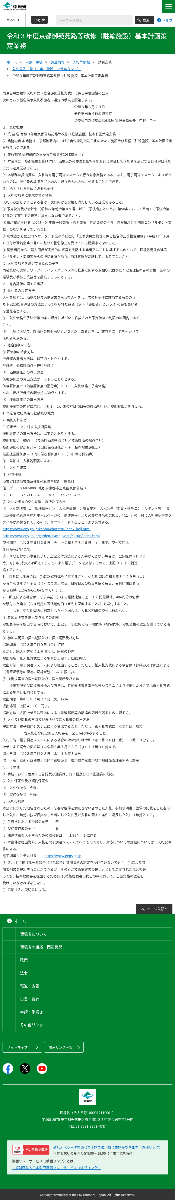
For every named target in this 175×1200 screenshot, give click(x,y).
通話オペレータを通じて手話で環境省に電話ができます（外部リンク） (107, 1147)
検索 (146, 20)
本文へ (11, 20)
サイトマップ (17, 1047)
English (39, 19)
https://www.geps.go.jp (62, 855)
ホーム (12, 61)
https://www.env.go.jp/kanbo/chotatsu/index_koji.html (46, 528)
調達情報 (57, 61)
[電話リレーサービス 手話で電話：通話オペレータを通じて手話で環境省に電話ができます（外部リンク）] (31, 1149)
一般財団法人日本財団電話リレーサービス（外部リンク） (56, 1167)
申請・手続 (33, 61)
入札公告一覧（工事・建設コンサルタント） (46, 68)
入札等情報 (81, 61)
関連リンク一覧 (61, 1047)
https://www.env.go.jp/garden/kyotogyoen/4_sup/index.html (51, 535)
